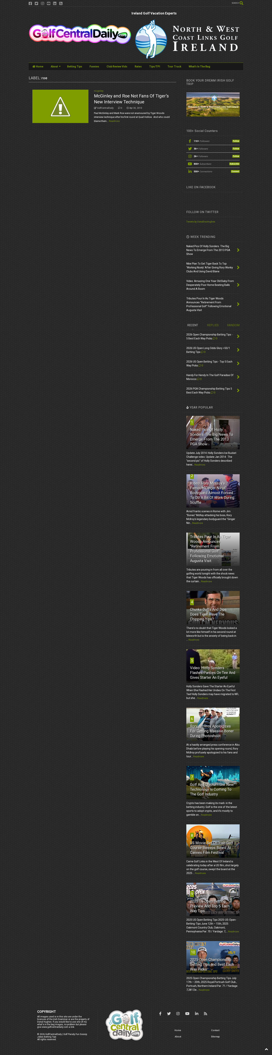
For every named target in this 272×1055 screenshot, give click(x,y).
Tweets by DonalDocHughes (200, 221)
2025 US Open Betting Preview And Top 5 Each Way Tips (210, 906)
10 (193, 952)
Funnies (94, 66)
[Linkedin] (54, 3)
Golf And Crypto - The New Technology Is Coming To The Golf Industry (212, 789)
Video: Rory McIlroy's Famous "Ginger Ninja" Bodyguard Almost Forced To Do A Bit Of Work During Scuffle (212, 493)
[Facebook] (30, 3)
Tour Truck (174, 66)
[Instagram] (42, 3)
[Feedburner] (61, 3)
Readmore (114, 121)
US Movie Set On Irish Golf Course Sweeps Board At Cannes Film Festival (211, 848)
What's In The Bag (199, 66)
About (54, 66)
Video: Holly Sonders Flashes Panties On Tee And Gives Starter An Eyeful (212, 673)
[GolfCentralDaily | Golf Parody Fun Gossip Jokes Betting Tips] (80, 42)
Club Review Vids (117, 66)
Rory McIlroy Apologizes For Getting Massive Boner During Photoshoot (212, 731)
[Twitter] (36, 3)
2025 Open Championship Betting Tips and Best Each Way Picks (212, 964)
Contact (215, 1030)
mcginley (98, 91)
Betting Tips (74, 66)
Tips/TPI (154, 66)
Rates (138, 66)
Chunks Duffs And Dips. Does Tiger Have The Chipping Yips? (208, 614)
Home (39, 66)
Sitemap (215, 1036)
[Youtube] (48, 3)
